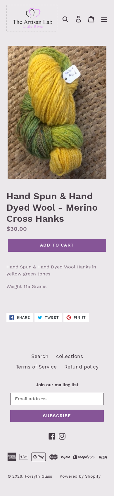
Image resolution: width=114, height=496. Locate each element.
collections (69, 356)
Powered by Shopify (80, 476)
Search (40, 356)
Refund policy (81, 367)
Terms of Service (36, 367)
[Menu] (104, 19)
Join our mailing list (57, 384)
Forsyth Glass (38, 476)
